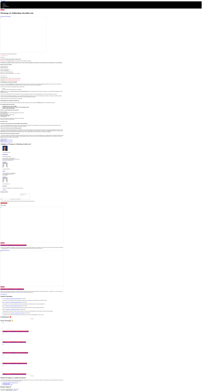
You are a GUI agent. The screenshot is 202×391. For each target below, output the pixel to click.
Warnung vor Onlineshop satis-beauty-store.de (13, 298)
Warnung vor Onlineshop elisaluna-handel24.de (14, 302)
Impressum (15, 390)
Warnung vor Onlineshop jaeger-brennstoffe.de (15, 352)
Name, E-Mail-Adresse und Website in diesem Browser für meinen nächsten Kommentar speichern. (18, 201)
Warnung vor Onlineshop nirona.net (6, 141)
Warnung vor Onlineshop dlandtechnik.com (14, 374)
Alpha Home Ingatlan (6, 383)
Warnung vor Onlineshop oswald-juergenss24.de (13, 245)
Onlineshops (5, 5)
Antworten (4, 176)
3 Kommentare (8, 16)
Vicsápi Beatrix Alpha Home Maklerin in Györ (10, 382)
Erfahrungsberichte (6, 6)
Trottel (4, 171)
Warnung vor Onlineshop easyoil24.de (12, 309)
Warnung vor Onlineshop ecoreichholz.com (12, 289)
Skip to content (2, 0)
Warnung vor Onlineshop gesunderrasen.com (15, 363)
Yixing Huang (5, 154)
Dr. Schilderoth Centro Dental (7, 384)
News (3, 7)
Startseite (4, 3)
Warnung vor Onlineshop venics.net (6, 139)
